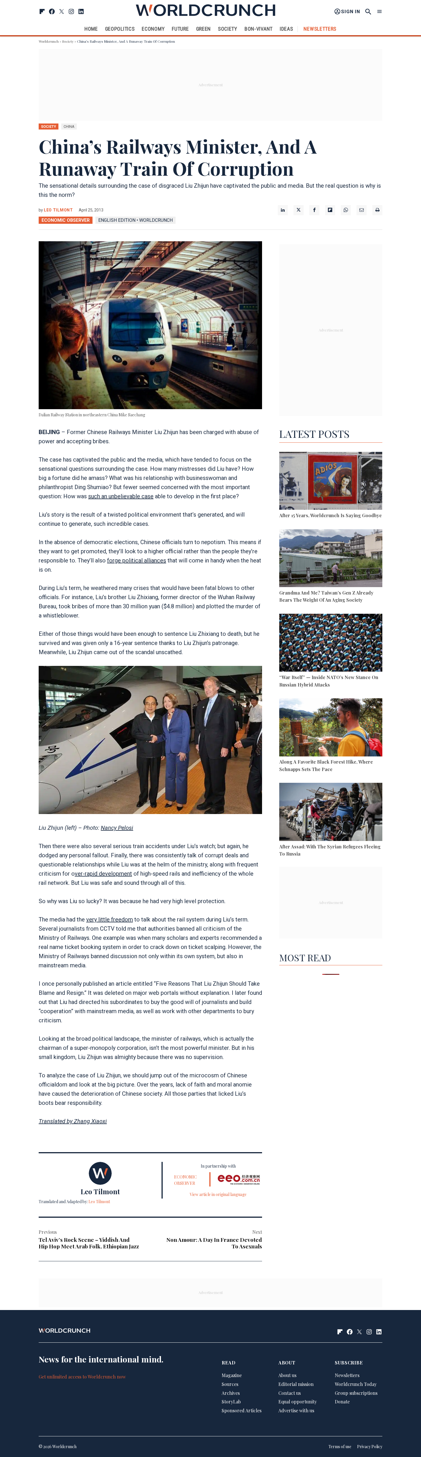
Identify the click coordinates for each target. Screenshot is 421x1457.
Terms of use (339, 1446)
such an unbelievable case (121, 496)
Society (227, 29)
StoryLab (231, 1402)
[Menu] (379, 11)
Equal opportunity (297, 1402)
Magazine (232, 1375)
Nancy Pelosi (117, 827)
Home (91, 29)
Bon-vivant (259, 29)
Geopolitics (120, 29)
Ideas (286, 29)
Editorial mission (296, 1384)
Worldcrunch (49, 41)
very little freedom (109, 919)
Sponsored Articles (241, 1410)
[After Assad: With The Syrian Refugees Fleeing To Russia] (330, 813)
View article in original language (218, 1194)
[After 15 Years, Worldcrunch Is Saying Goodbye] (330, 482)
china (69, 126)
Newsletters (320, 29)
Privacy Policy (369, 1446)
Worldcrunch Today (356, 1384)
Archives (231, 1393)
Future (180, 29)
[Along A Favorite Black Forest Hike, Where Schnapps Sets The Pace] (330, 728)
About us (287, 1375)
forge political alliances (136, 560)
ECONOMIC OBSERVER (66, 220)
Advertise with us (296, 1410)
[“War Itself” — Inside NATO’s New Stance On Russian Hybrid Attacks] (330, 644)
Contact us (289, 1393)
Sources (230, 1384)
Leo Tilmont (58, 210)
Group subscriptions (356, 1393)
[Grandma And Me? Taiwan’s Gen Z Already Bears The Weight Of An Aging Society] (330, 559)
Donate (342, 1402)
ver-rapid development (103, 873)
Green (203, 29)
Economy (153, 29)
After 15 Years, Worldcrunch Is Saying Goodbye (330, 515)
